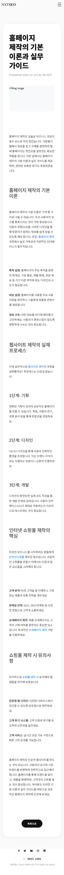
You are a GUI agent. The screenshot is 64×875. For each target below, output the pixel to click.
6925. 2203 (32, 858)
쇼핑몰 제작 (29, 677)
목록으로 (32, 823)
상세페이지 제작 (38, 630)
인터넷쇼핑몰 (16, 557)
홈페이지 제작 (46, 237)
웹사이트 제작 (36, 366)
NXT (8, 5)
